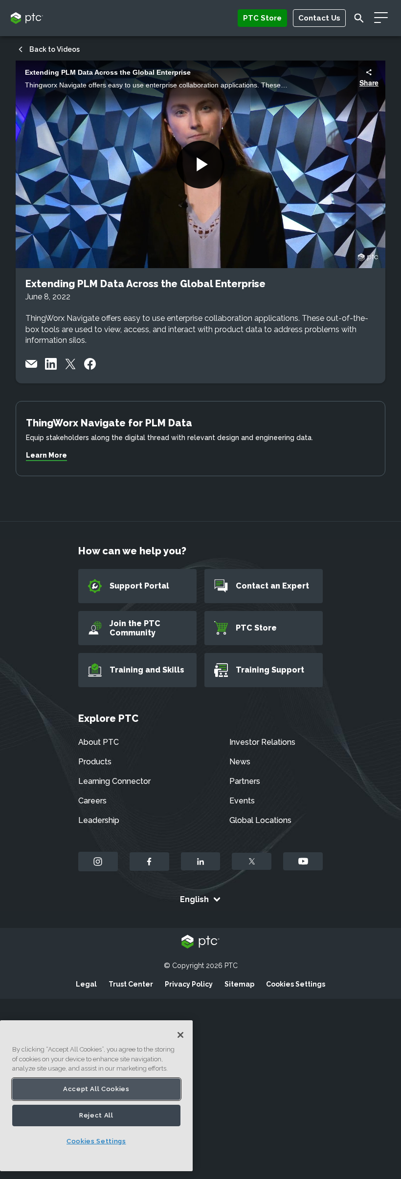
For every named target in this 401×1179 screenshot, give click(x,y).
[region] (96, 1095)
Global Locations (260, 820)
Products (94, 761)
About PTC (98, 742)
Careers (92, 800)
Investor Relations (262, 742)
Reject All (96, 1115)
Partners (244, 781)
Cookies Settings (295, 984)
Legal (86, 984)
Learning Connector (114, 781)
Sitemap (239, 984)
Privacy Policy (189, 984)
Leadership (98, 820)
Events (242, 800)
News (239, 761)
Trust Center (131, 984)
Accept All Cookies (96, 1089)
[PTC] (200, 942)
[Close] (180, 1035)
